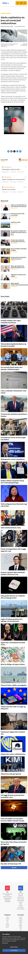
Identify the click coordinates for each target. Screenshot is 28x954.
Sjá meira (14, 867)
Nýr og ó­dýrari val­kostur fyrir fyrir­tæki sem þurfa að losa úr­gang (19, 232)
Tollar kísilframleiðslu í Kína (11, 528)
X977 (21, 928)
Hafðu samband (21, 897)
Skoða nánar (5, 942)
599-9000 (8, 901)
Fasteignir (21, 918)
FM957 (20, 927)
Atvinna (20, 920)
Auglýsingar (20, 895)
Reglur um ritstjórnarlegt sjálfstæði (7, 895)
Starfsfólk (21, 902)
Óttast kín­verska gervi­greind (11, 774)
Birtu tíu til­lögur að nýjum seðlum (13, 664)
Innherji (20, 917)
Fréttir (7, 917)
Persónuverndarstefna (7, 896)
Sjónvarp (7, 925)
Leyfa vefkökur (14, 950)
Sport (7, 920)
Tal (20, 930)
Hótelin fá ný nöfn (15, 222)
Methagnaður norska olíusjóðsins (13, 459)
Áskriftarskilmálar (20, 900)
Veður (21, 923)
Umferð (20, 904)
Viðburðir (20, 922)
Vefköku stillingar (14, 947)
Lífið (7, 922)
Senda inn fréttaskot (20, 909)
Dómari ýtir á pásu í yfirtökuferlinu (13, 754)
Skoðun (7, 923)
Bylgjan (20, 925)
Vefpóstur (21, 905)
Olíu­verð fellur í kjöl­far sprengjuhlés (14, 685)
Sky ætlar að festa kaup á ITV (11, 864)
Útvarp (7, 927)
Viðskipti (7, 918)
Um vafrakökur (20, 907)
